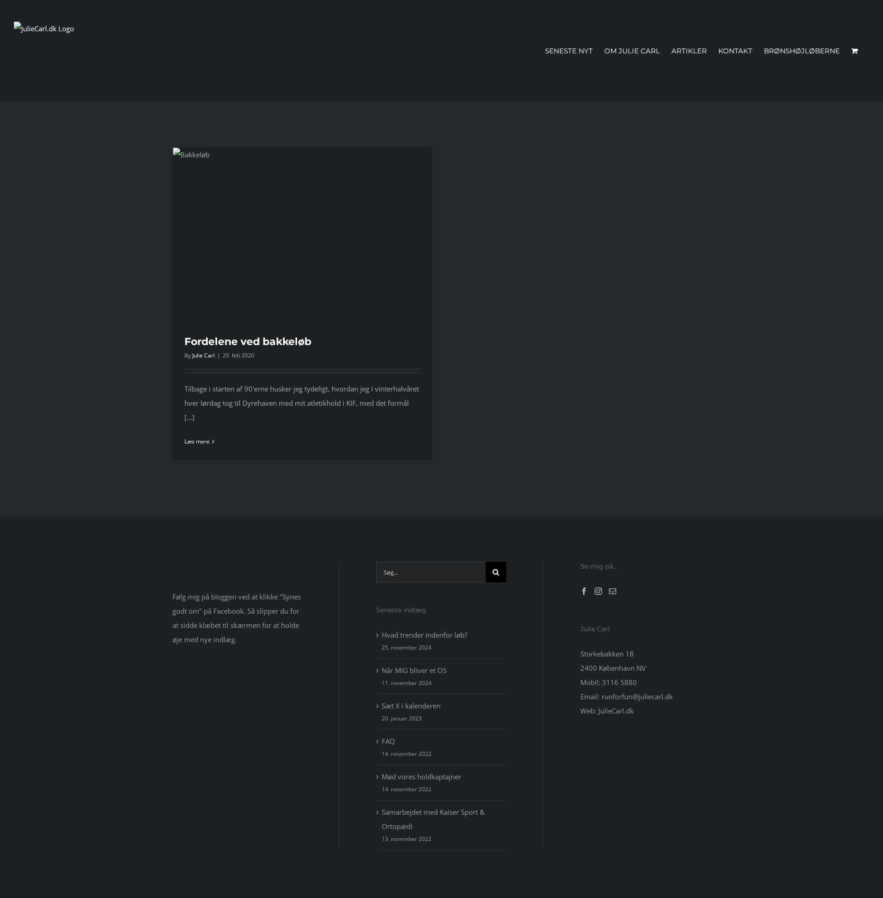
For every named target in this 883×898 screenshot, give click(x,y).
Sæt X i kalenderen (411, 705)
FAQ (388, 741)
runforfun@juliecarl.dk (637, 696)
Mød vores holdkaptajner (421, 776)
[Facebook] (584, 591)
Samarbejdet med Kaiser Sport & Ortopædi (433, 819)
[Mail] (612, 591)
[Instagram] (598, 591)
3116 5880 (619, 682)
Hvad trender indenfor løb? (424, 634)
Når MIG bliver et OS (414, 670)
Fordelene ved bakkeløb (247, 341)
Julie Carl (203, 355)
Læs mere (197, 441)
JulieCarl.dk (616, 710)
